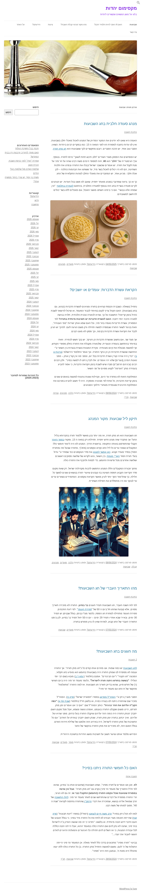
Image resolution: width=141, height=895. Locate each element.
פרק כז (70, 697)
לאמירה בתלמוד (65, 185)
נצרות (56, 393)
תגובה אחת (131, 776)
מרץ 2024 (34, 339)
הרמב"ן (88, 801)
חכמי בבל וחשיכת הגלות (27, 148)
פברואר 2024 (32, 343)
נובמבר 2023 (32, 355)
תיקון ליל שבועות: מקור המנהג (112, 419)
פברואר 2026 (32, 244)
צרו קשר (133, 32)
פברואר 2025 (32, 293)
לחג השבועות (130, 668)
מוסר (71, 742)
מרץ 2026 (34, 240)
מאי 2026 (34, 231)
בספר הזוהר (58, 439)
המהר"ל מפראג (108, 697)
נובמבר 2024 (32, 306)
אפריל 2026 (33, 235)
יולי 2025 (34, 273)
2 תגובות (132, 659)
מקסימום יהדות (121, 8)
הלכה (70, 393)
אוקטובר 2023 (32, 359)
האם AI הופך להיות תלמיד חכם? (108, 24)
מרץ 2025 (34, 289)
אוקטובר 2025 (32, 260)
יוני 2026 (35, 227)
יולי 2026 (34, 223)
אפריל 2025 (33, 285)
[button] (138, 3)
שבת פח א (64, 701)
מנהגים (61, 264)
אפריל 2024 (33, 335)
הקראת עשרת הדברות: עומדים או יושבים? (103, 290)
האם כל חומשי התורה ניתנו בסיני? (109, 768)
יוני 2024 (35, 326)
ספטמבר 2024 (32, 314)
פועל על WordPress (128, 889)
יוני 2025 (35, 277)
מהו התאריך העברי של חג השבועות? (107, 588)
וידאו (37, 200)
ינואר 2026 (34, 248)
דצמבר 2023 (33, 351)
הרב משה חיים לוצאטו (100, 813)
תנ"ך (126, 397)
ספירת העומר (85, 609)
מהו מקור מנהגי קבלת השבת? (73, 24)
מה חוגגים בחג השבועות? (116, 651)
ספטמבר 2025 (32, 264)
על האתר (21, 24)
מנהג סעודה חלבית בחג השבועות (110, 124)
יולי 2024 (34, 322)
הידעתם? (36, 24)
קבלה (134, 566)
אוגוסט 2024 (33, 318)
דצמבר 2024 (33, 302)
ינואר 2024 (34, 347)
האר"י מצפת (113, 456)
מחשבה (35, 204)
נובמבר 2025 (32, 256)
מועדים (70, 264)
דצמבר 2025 (33, 252)
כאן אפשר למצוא (101, 452)
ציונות (50, 24)
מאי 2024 (34, 330)
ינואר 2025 (34, 297)
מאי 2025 (34, 281)
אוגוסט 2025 (33, 269)
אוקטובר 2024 (32, 310)
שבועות (133, 24)
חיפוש (36, 107)
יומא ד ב (79, 676)
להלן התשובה (61, 797)
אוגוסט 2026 (33, 219)
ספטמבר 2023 (32, 363)
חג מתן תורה (59, 148)
